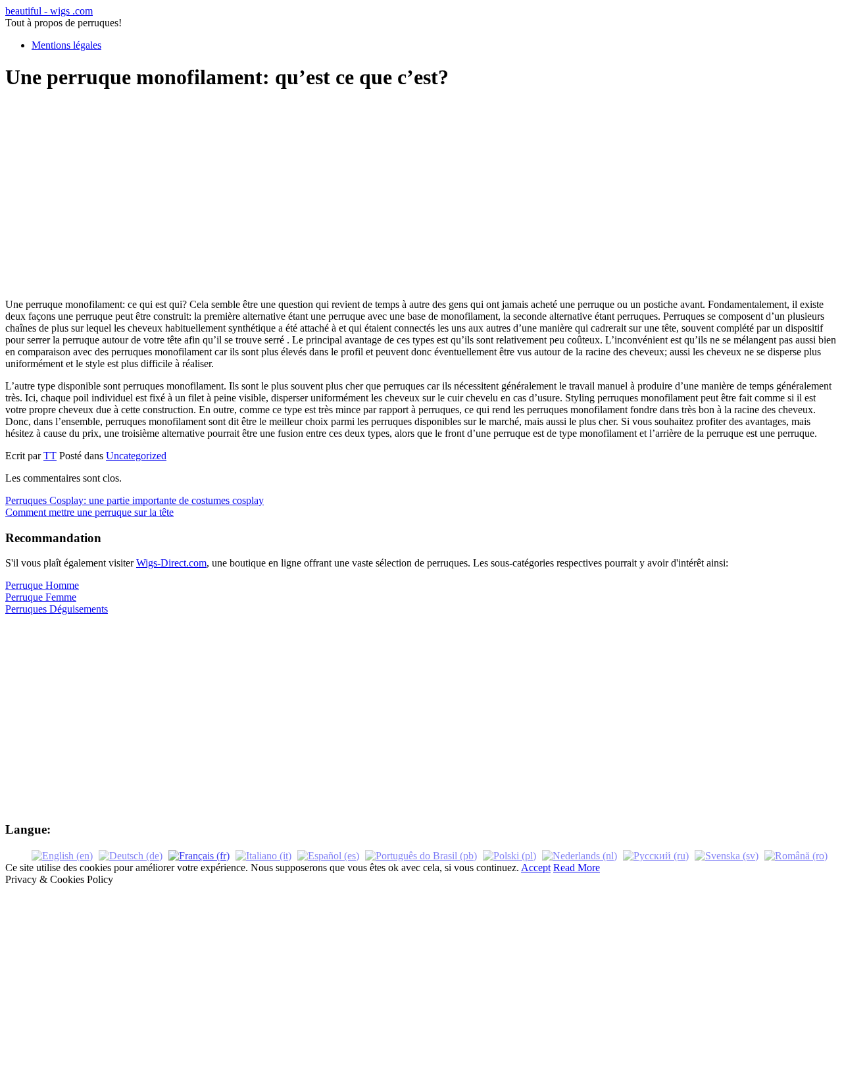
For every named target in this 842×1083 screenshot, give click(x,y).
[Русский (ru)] (656, 855)
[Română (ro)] (796, 855)
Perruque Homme (42, 585)
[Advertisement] (421, 196)
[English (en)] (62, 855)
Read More (576, 867)
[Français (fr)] (199, 855)
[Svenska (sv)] (726, 855)
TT (50, 455)
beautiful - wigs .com (49, 10)
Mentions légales (66, 45)
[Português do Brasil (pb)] (421, 855)
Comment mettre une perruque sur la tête (89, 512)
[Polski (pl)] (509, 855)
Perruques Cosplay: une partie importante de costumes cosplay (134, 500)
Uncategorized (136, 455)
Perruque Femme (40, 597)
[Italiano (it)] (263, 855)
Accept (536, 867)
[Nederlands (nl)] (579, 855)
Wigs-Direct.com (171, 562)
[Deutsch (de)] (130, 855)
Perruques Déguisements (56, 609)
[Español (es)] (328, 855)
